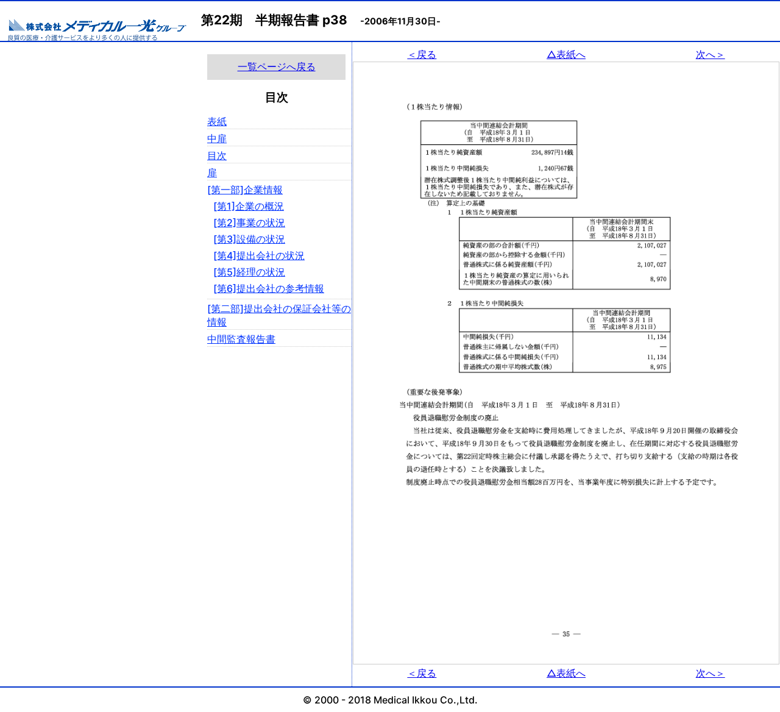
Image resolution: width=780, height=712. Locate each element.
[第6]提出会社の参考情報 (268, 288)
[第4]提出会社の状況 (259, 255)
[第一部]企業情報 (245, 189)
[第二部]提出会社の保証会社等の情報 (279, 315)
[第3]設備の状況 (249, 239)
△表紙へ (566, 54)
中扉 (217, 138)
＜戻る (421, 54)
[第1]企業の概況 (248, 206)
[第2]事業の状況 (249, 222)
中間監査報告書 (241, 339)
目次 (217, 155)
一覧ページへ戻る (277, 66)
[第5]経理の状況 (249, 272)
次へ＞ (710, 54)
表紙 (217, 121)
